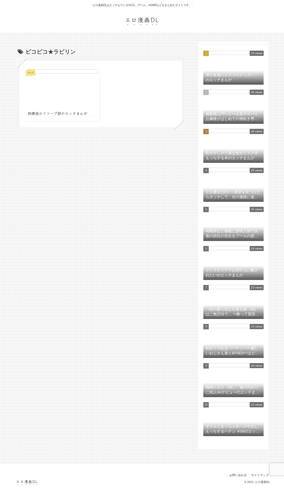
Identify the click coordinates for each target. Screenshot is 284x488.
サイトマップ (260, 475)
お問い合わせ (238, 475)
